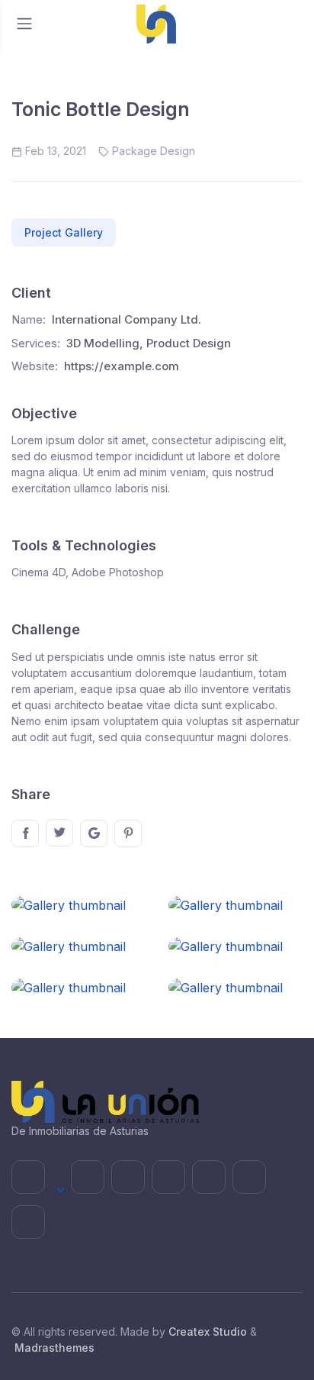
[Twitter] (59, 832)
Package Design (153, 150)
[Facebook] (25, 833)
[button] (63, 232)
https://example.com (121, 366)
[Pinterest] (128, 833)
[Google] (93, 833)
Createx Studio (207, 1331)
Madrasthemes (54, 1347)
